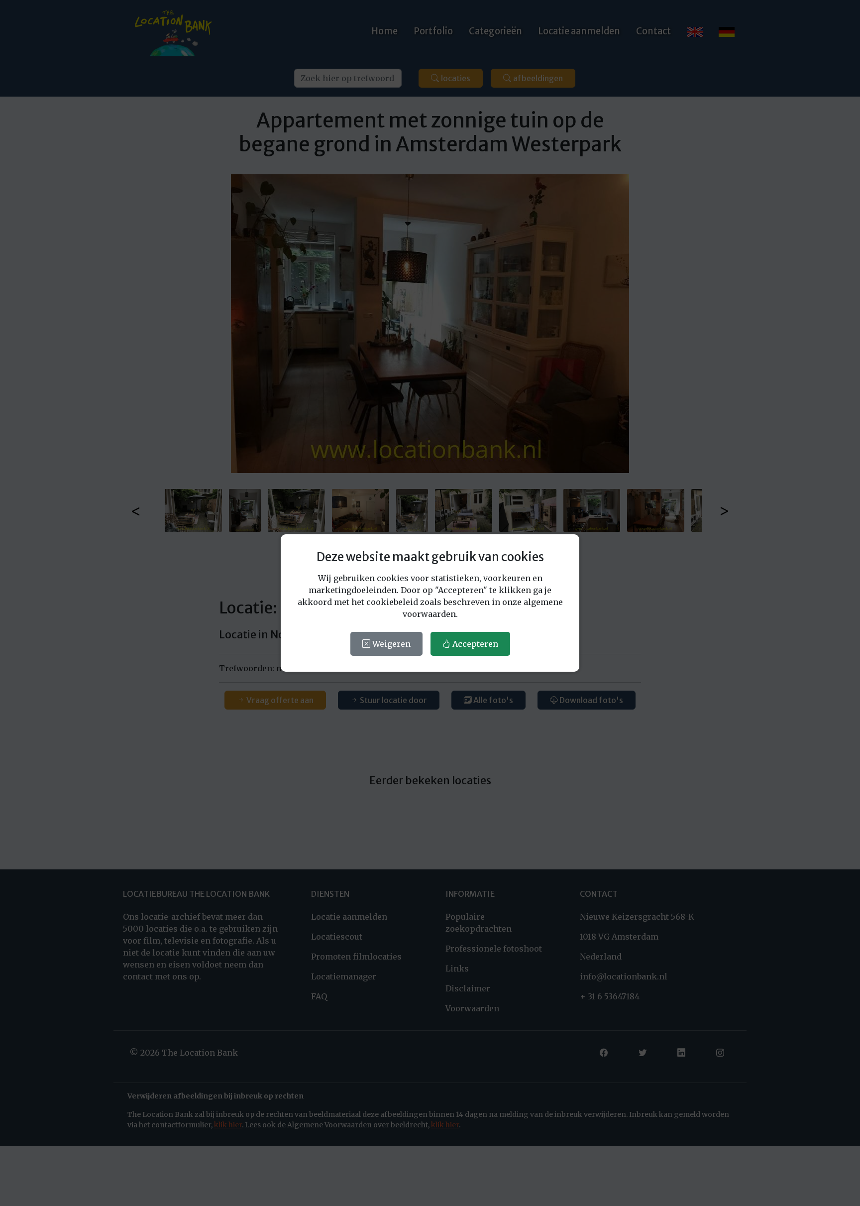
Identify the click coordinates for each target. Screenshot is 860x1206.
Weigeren (390, 644)
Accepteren (474, 644)
